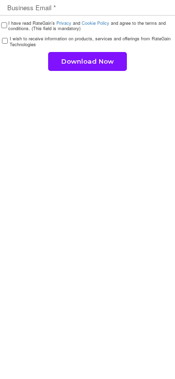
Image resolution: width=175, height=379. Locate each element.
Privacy (63, 23)
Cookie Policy (95, 23)
